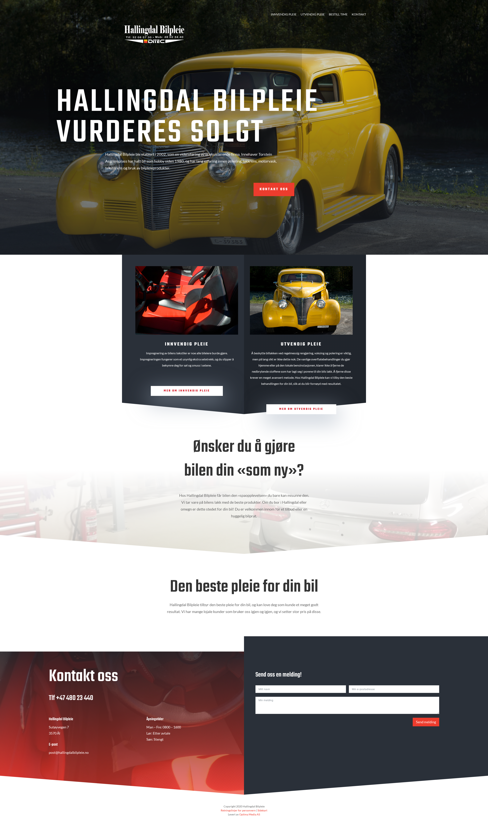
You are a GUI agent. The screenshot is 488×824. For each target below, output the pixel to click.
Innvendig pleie (283, 14)
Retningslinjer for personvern (238, 810)
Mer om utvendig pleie (301, 409)
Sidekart (262, 810)
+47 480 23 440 (74, 698)
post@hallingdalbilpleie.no (69, 752)
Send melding (426, 722)
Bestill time (338, 14)
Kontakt (359, 14)
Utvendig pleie (313, 14)
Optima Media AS (249, 814)
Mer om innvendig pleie (187, 391)
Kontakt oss (274, 189)
